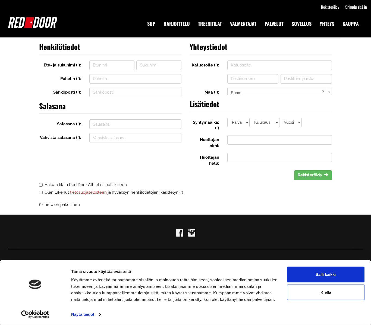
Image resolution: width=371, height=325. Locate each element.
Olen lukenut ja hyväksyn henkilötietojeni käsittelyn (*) (114, 192)
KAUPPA (350, 23)
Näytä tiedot (82, 314)
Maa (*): (212, 92)
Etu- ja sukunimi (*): (62, 65)
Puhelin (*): (70, 78)
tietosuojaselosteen (88, 192)
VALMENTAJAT (243, 23)
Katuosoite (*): (205, 65)
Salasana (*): (69, 124)
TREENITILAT (210, 23)
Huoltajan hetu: (209, 160)
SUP (151, 23)
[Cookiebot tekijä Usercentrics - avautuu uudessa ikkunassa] (35, 314)
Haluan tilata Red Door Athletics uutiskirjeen (86, 184)
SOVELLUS (302, 23)
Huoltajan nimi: (209, 142)
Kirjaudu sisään (356, 7)
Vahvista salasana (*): (60, 137)
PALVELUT (274, 23)
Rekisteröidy (330, 7)
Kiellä (325, 292)
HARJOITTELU (177, 23)
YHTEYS (327, 23)
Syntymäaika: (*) (206, 125)
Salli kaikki (326, 274)
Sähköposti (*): (67, 92)
